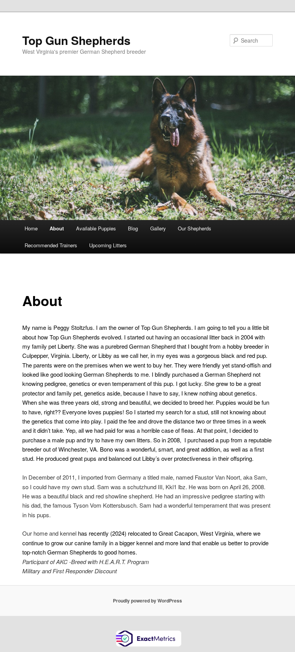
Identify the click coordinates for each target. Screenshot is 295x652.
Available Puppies (96, 228)
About (57, 228)
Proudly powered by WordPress (147, 600)
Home (31, 228)
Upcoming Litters (108, 245)
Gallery (158, 228)
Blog (133, 228)
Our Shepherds (194, 228)
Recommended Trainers (51, 245)
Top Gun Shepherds (76, 40)
